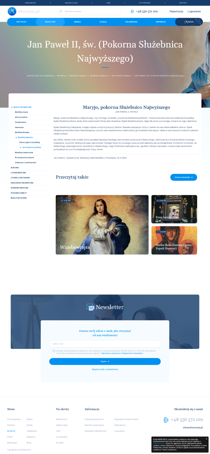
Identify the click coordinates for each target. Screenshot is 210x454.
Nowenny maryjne (19, 188)
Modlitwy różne (19, 198)
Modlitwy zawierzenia (24, 153)
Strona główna (14, 419)
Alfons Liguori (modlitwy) (29, 142)
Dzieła (103, 22)
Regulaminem (158, 443)
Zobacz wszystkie (182, 177)
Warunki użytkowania (94, 425)
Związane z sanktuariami (25, 163)
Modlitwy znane (21, 112)
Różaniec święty (19, 193)
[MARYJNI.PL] (23, 11)
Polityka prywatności (94, 419)
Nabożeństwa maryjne (22, 183)
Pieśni (10, 437)
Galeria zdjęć (71, 3)
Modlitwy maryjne (77, 75)
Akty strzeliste (21, 117)
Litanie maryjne (18, 173)
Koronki (15, 168)
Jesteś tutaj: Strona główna (39, 75)
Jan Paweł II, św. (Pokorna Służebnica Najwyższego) (159, 75)
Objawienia (131, 22)
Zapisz (104, 361)
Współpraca (119, 425)
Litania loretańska (20, 178)
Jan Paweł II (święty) (121, 75)
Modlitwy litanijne (22, 132)
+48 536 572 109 (187, 419)
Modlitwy (50, 22)
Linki (108, 3)
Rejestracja (176, 11)
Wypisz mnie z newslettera (105, 369)
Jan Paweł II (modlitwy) (31, 147)
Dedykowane (20, 122)
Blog (191, 22)
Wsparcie (161, 22)
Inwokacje (19, 127)
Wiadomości (30, 3)
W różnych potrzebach (24, 158)
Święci (77, 22)
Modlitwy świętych (99, 75)
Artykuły (21, 22)
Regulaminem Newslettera (132, 353)
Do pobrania (144, 3)
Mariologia (12, 443)
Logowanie (194, 11)
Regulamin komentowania (126, 419)
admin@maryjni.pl (193, 427)
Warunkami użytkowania (111, 353)
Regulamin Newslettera (95, 431)
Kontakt (183, 3)
